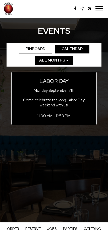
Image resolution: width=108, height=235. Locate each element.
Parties (70, 228)
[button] (54, 98)
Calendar (69, 48)
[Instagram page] (82, 9)
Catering (92, 228)
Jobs (52, 228)
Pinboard (32, 48)
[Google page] (89, 9)
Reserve (33, 228)
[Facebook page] (75, 9)
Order (13, 228)
